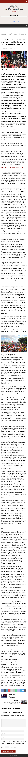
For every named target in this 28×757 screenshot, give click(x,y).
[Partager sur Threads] (25, 690)
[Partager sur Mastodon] (18, 690)
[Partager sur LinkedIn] (7, 690)
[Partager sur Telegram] (21, 690)
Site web (3, 737)
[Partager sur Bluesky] (23, 690)
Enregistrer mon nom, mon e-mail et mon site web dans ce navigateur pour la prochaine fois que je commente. (13, 743)
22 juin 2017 (5, 48)
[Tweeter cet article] (5, 690)
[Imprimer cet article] (14, 690)
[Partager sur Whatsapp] (16, 690)
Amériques (10, 33)
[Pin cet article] (9, 690)
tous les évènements (14, 22)
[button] (26, 1)
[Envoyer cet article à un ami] (11, 690)
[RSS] (14, 29)
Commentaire (4, 718)
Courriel (3, 733)
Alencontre (12, 48)
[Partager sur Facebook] (2, 690)
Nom (2, 729)
